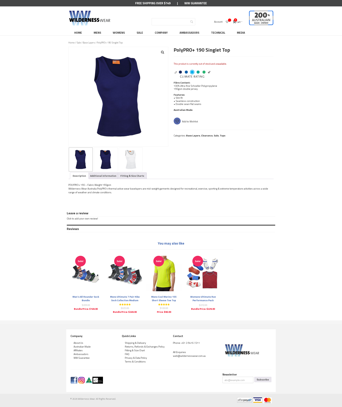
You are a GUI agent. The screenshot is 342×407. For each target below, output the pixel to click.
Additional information (103, 176)
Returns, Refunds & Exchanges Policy (145, 346)
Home (78, 32)
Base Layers (89, 42)
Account (218, 22)
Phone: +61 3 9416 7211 (186, 343)
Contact (178, 336)
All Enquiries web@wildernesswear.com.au (189, 354)
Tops (222, 135)
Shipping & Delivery (135, 343)
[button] (162, 52)
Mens (97, 32)
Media (241, 32)
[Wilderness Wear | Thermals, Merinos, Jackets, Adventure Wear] (89, 12)
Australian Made (82, 346)
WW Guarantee (195, 3)
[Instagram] (81, 378)
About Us (78, 343)
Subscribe (263, 379)
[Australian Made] (89, 378)
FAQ (127, 354)
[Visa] (257, 399)
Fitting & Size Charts (132, 176)
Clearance (207, 135)
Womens (119, 32)
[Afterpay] (244, 399)
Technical (218, 32)
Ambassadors (189, 32)
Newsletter (229, 374)
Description (79, 176)
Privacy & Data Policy (136, 358)
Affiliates (78, 350)
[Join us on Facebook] (74, 378)
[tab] (79, 175)
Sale (140, 32)
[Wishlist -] (227, 22)
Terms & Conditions (135, 361)
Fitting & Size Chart (135, 350)
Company (161, 32)
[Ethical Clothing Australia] (97, 378)
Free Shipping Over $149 (152, 3)
